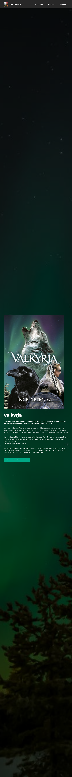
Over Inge (39, 4)
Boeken (51, 4)
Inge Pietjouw (15, 4)
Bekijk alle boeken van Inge (17, 459)
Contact (62, 4)
